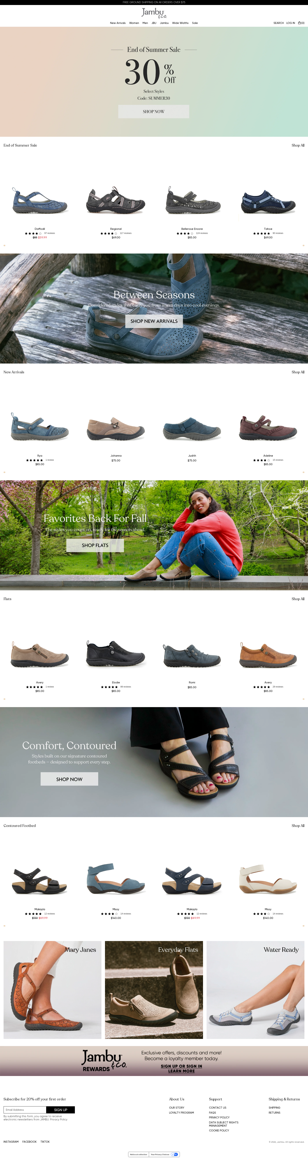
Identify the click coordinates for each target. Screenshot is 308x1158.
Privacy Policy (58, 1119)
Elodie (116, 682)
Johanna (116, 455)
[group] (154, 82)
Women (134, 23)
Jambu (164, 23)
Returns (274, 1112)
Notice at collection (138, 1154)
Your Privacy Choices (160, 1154)
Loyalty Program (181, 1112)
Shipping (274, 1107)
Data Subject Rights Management (223, 1124)
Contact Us (217, 1107)
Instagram (11, 1141)
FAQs (212, 1112)
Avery (39, 682)
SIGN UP (60, 1110)
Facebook (29, 1141)
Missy (116, 909)
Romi (192, 682)
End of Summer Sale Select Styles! (154, 2)
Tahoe (268, 229)
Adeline (268, 455)
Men (145, 23)
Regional (116, 229)
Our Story (176, 1107)
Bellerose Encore (192, 229)
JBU (154, 23)
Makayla (40, 909)
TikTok (45, 1141)
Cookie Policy (219, 1130)
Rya (39, 455)
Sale (195, 23)
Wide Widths (180, 23)
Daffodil (40, 229)
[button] (40, 233)
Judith (192, 455)
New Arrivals (118, 23)
